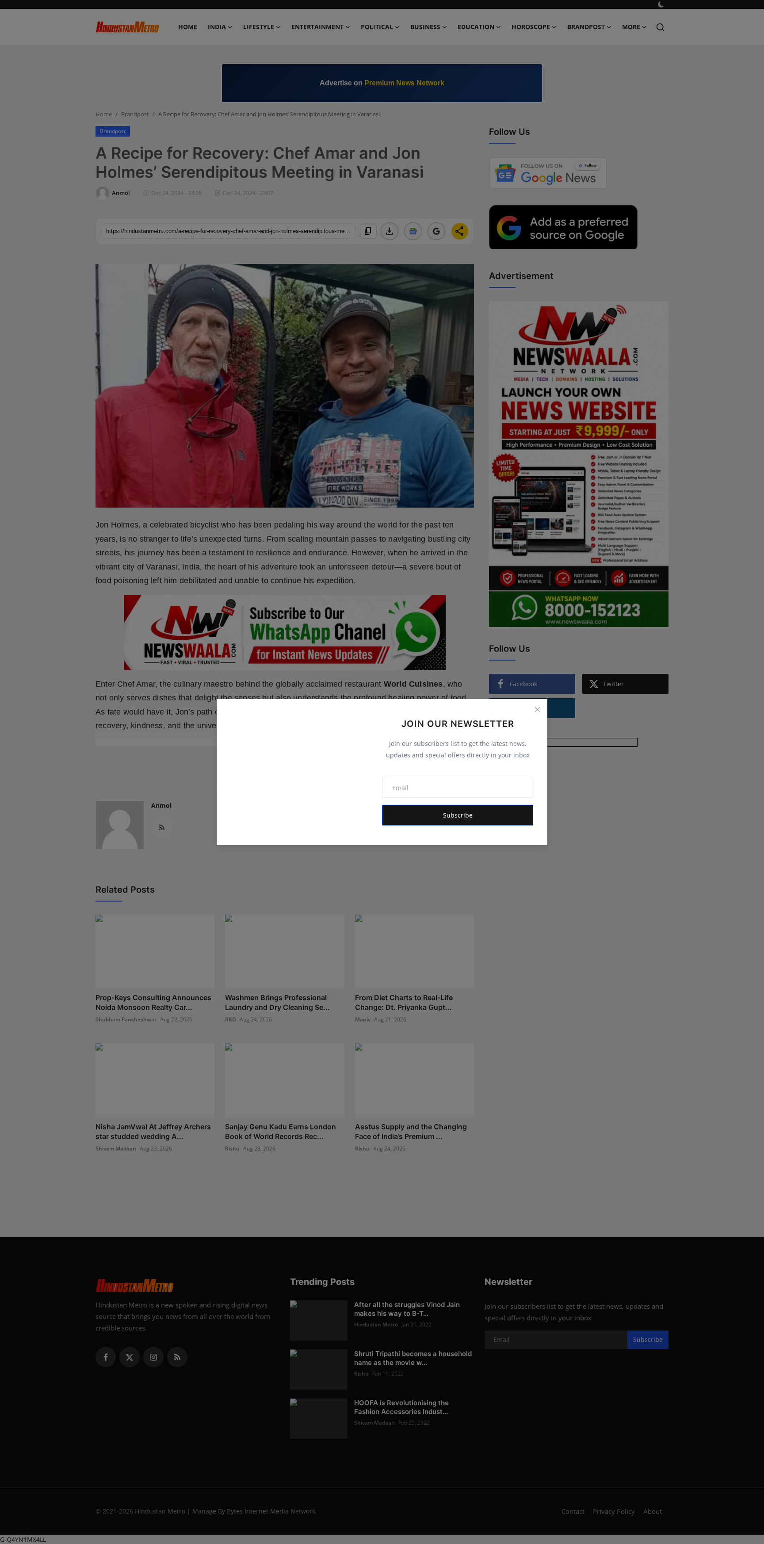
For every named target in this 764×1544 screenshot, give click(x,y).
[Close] (537, 709)
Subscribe (458, 815)
